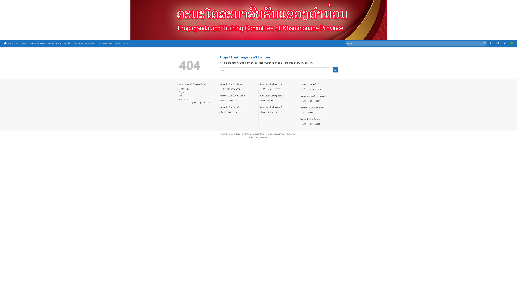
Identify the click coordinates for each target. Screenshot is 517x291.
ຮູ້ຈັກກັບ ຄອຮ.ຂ (21, 43)
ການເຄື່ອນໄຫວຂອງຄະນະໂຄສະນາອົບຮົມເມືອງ (79, 43)
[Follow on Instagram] (497, 43)
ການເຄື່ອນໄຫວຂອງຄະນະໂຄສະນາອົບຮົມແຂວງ (45, 43)
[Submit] (484, 43)
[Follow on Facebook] (491, 43)
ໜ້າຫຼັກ (10, 43)
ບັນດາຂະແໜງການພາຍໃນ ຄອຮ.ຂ (108, 43)
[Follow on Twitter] (504, 43)
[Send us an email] (511, 43)
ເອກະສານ (126, 43)
